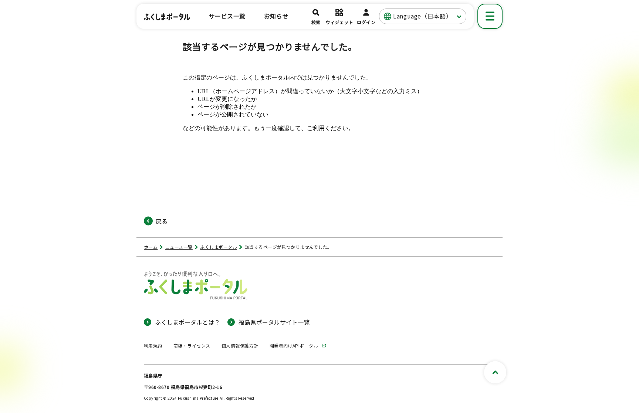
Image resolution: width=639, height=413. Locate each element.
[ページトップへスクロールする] (495, 372)
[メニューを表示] (490, 16)
